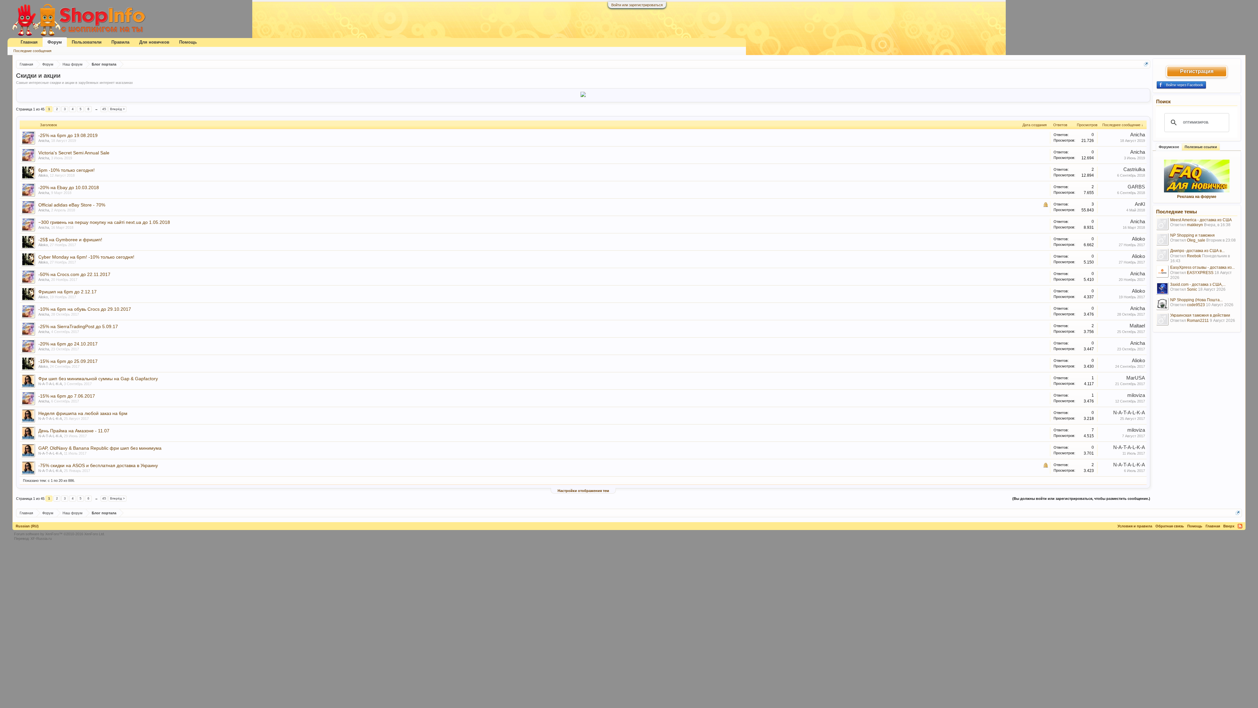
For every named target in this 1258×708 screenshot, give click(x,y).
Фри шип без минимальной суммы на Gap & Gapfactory (98, 378)
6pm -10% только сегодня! (66, 170)
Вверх (1228, 526)
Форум (55, 42)
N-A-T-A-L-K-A (50, 384)
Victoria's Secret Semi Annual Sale (73, 152)
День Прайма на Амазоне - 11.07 (73, 430)
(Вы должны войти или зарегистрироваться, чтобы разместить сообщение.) (1081, 499)
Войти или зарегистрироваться (637, 5)
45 (104, 109)
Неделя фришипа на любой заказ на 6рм (82, 413)
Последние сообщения (32, 51)
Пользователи (87, 42)
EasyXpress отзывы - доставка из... (1202, 267)
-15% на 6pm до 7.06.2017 (66, 396)
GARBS (1136, 186)
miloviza (1136, 395)
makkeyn (1195, 225)
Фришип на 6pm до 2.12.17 (67, 291)
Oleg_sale (1196, 240)
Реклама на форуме (1196, 196)
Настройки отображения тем (583, 491)
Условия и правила (1134, 526)
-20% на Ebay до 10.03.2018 (68, 187)
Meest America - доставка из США (1201, 220)
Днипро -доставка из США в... (1197, 250)
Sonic (1192, 289)
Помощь (188, 42)
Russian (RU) (27, 526)
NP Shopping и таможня (1192, 235)
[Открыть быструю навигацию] (1146, 64)
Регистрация (1196, 71)
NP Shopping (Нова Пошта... (1196, 300)
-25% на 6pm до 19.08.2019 (68, 135)
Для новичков (154, 42)
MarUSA (1135, 378)
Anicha (43, 141)
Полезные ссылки (1201, 147)
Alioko (43, 175)
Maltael (1137, 325)
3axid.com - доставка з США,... (1198, 284)
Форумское (1169, 147)
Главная (29, 42)
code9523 (1196, 305)
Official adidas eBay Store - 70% (71, 204)
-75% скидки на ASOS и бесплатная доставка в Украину (98, 465)
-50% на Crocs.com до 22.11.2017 (74, 274)
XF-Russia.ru (41, 539)
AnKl (1140, 204)
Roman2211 (1198, 320)
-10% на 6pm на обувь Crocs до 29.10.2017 (84, 309)
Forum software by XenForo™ (59, 534)
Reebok (1194, 256)
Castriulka (1134, 169)
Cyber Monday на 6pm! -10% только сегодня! (86, 257)
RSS (1240, 526)
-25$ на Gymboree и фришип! (70, 239)
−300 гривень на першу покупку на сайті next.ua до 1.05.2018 (104, 222)
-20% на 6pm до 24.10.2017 (68, 343)
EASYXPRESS (1200, 272)
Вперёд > (117, 109)
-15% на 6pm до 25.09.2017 (68, 361)
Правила (120, 42)
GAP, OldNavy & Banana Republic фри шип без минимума (100, 448)
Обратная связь (1169, 526)
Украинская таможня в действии (1200, 315)
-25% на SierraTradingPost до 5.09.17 (78, 326)
